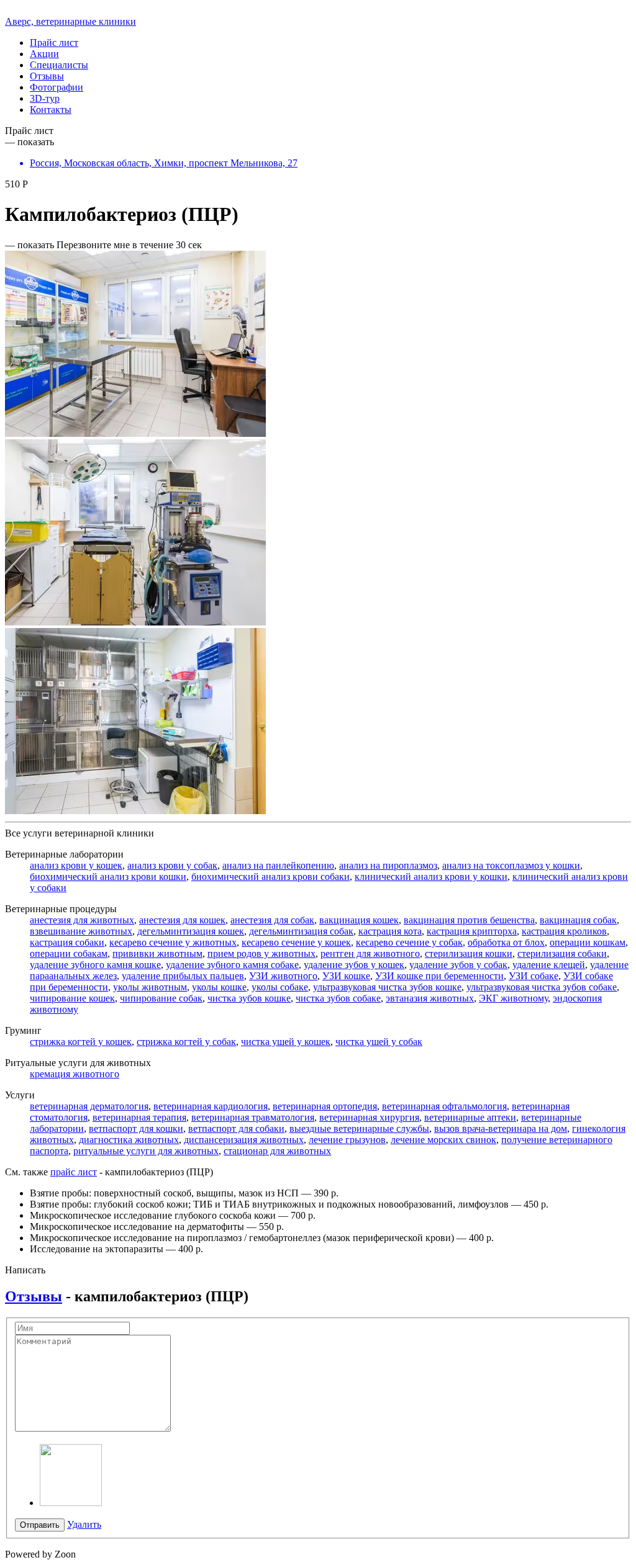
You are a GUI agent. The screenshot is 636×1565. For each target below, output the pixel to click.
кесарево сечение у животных (173, 942)
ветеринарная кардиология (210, 1106)
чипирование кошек (72, 998)
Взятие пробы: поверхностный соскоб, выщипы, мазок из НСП (164, 1193)
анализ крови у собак (172, 865)
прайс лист (73, 1172)
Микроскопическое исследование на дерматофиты (137, 1226)
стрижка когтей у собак (186, 1041)
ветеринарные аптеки (470, 1117)
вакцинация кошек (359, 920)
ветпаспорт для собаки (236, 1128)
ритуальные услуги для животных (146, 1151)
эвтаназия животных (430, 998)
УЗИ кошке (346, 976)
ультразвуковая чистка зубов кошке (387, 987)
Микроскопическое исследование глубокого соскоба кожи (153, 1215)
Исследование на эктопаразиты (96, 1249)
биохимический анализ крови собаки (270, 876)
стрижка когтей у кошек (81, 1041)
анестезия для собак (272, 920)
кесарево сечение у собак (409, 942)
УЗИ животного (283, 976)
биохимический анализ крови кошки (108, 876)
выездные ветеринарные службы (359, 1128)
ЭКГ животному (513, 998)
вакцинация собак (578, 920)
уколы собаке (280, 987)
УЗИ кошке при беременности (439, 976)
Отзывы (33, 1296)
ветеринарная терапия (139, 1117)
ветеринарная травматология (252, 1117)
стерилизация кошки (468, 953)
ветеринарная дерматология (89, 1106)
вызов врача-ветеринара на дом (500, 1128)
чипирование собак (161, 998)
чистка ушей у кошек (285, 1041)
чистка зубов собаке (338, 998)
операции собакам (68, 953)
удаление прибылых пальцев (183, 976)
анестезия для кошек (182, 920)
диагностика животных (129, 1139)
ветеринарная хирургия (369, 1117)
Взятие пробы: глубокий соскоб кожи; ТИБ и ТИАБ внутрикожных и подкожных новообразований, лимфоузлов (269, 1204)
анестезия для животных (82, 920)
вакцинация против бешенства (469, 920)
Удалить (84, 1524)
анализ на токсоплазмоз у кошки (511, 865)
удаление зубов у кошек (354, 964)
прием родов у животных (261, 953)
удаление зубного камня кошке (95, 964)
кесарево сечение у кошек (296, 942)
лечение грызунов (347, 1139)
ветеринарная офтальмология (444, 1106)
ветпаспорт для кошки (136, 1128)
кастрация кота (390, 931)
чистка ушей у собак (378, 1041)
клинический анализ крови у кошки (431, 876)
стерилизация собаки (562, 953)
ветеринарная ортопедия (325, 1106)
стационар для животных (277, 1151)
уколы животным (150, 987)
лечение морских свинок (443, 1139)
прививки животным (157, 953)
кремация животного (74, 1074)
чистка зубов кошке (249, 998)
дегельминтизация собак (301, 931)
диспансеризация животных (244, 1139)
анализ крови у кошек (76, 865)
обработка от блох (506, 942)
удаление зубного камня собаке (232, 964)
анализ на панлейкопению (278, 865)
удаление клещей (548, 964)
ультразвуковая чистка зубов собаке (541, 987)
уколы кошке (219, 987)
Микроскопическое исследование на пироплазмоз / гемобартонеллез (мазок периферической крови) (242, 1237)
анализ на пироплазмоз (388, 865)
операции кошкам (587, 942)
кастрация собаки (67, 942)
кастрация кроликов (564, 931)
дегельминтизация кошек (190, 931)
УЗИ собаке (533, 976)
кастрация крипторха (472, 931)
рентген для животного (370, 953)
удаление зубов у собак (458, 964)
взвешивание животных (81, 931)
